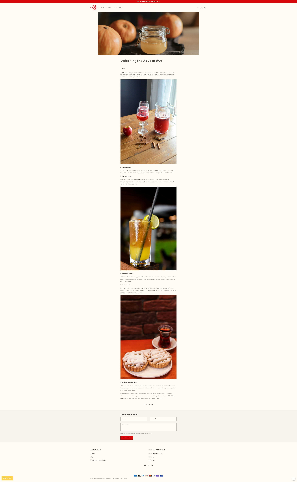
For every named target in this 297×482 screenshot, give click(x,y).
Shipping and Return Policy (98, 460)
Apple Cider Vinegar (125, 72)
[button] (103, 7)
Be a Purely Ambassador (155, 453)
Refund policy (108, 478)
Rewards (151, 457)
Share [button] (123, 68)
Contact (92, 453)
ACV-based (141, 173)
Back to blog (149, 404)
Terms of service (123, 478)
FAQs (91, 457)
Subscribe (151, 460)
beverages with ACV (139, 179)
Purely (95, 478)
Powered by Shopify (100, 478)
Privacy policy (116, 478)
